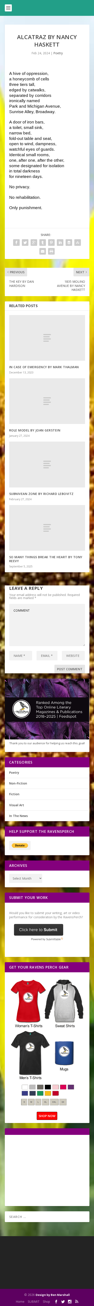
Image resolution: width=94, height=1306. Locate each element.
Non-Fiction (18, 783)
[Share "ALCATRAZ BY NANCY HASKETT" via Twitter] (25, 242)
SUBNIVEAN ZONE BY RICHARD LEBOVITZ (41, 494)
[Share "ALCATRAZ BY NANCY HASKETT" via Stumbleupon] (77, 242)
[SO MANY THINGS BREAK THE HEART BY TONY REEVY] (47, 528)
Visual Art (16, 805)
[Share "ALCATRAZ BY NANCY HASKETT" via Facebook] (16, 242)
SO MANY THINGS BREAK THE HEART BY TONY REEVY (45, 559)
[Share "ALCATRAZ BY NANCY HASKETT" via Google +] (34, 242)
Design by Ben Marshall (53, 1295)
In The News (18, 816)
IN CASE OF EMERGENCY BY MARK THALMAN (44, 367)
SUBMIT (34, 1301)
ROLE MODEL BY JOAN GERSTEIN (35, 430)
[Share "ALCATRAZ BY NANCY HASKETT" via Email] (42, 251)
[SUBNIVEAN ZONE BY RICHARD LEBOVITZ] (47, 464)
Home (20, 1301)
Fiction (14, 794)
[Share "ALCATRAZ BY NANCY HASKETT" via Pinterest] (51, 242)
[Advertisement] (46, 1170)
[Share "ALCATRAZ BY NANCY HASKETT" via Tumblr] (42, 242)
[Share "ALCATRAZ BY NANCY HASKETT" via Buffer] (68, 242)
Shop (46, 1301)
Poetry (58, 53)
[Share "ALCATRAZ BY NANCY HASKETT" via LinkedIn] (60, 242)
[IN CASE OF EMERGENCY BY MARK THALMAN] (47, 338)
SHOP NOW (47, 1116)
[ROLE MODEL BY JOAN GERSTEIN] (47, 401)
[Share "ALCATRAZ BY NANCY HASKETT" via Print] (51, 251)
